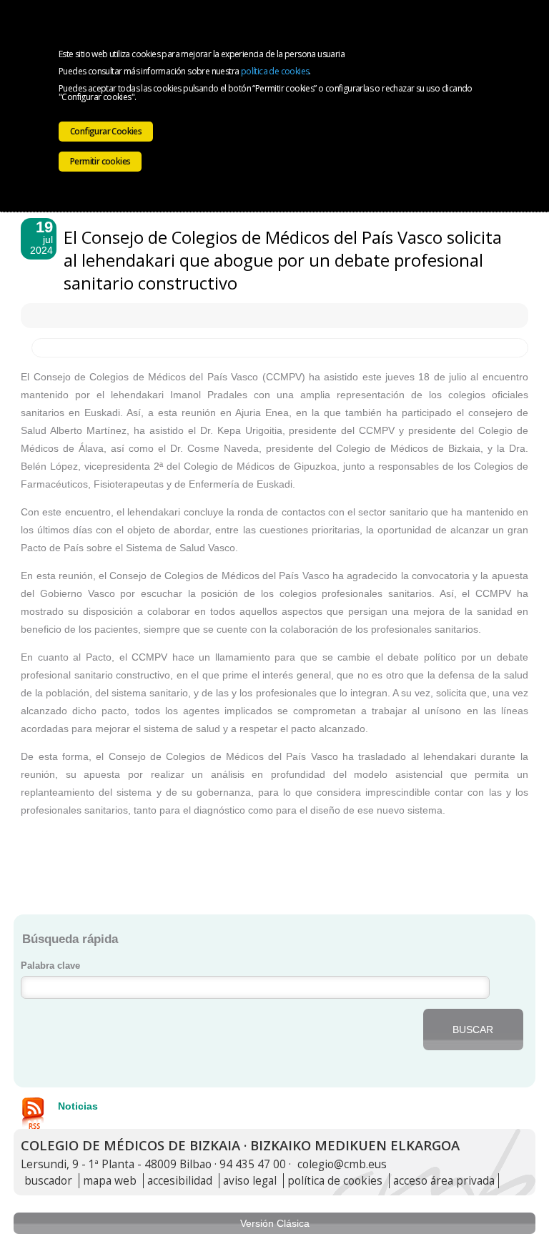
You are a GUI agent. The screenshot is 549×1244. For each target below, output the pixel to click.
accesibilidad (179, 1180)
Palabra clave (50, 966)
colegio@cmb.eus (342, 1164)
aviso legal (250, 1180)
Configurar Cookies (106, 131)
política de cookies (275, 71)
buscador (48, 1180)
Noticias (78, 1106)
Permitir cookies (100, 161)
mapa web (110, 1180)
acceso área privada (444, 1180)
